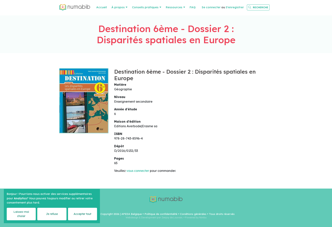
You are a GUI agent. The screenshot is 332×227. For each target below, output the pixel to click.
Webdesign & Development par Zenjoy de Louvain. (154, 217)
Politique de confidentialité (160, 213)
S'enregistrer (235, 7)
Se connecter (211, 7)
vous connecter (137, 171)
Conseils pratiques (145, 7)
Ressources (174, 7)
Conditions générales (193, 213)
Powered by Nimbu (196, 217)
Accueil (101, 7)
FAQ (193, 7)
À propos (118, 7)
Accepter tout (82, 214)
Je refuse (52, 214)
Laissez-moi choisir (21, 214)
